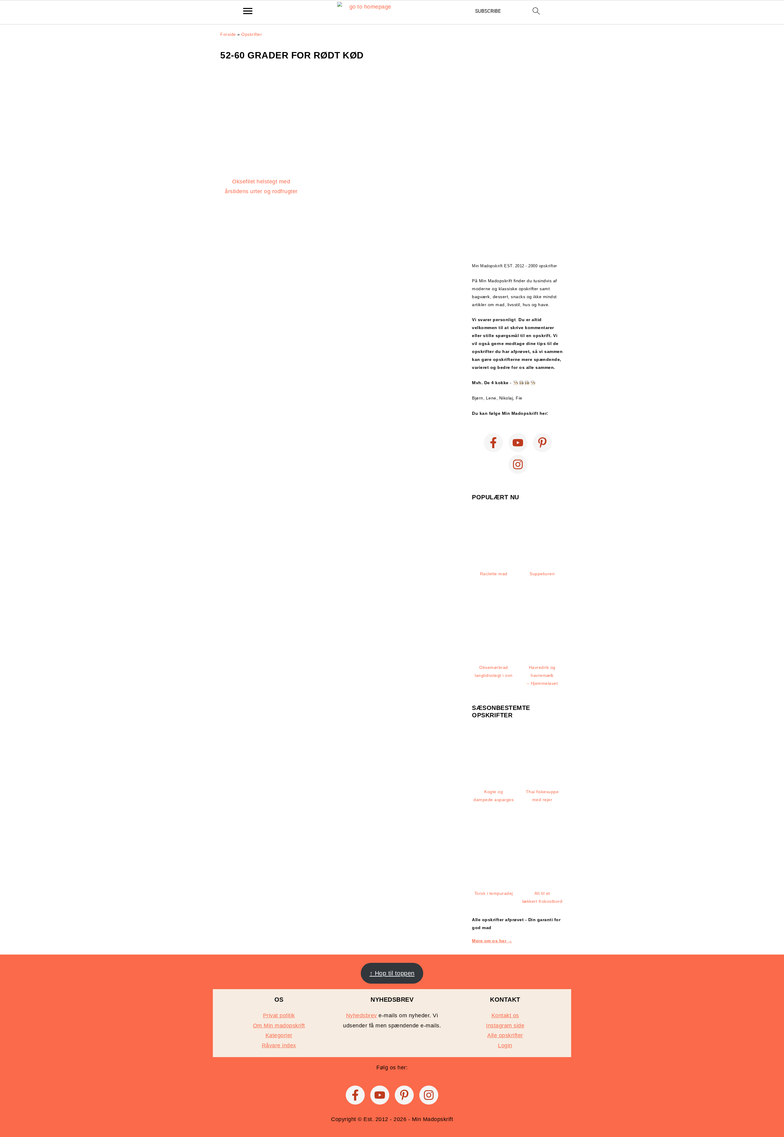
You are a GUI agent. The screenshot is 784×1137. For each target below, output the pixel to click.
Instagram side (505, 1026)
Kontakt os (505, 1015)
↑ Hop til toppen (392, 973)
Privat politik (279, 1015)
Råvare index (279, 1045)
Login (505, 1045)
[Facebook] (493, 442)
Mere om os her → (492, 940)
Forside (228, 34)
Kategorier (279, 1035)
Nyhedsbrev (361, 1015)
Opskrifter (251, 34)
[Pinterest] (542, 442)
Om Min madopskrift (279, 1026)
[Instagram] (517, 464)
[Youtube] (517, 442)
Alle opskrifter (505, 1035)
